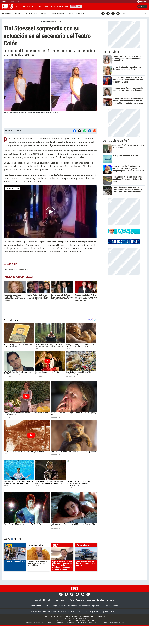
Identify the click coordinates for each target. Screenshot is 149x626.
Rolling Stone (84, 605)
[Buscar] (145, 13)
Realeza (46, 6)
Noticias (18, 6)
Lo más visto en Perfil (116, 140)
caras (62, 545)
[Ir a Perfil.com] (142, 2)
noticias (15, 545)
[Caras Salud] (124, 233)
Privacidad (75, 611)
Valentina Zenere (31, 13)
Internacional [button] (63, 6)
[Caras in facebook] (108, 13)
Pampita (70, 13)
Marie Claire (60, 600)
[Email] (94, 130)
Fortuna (71, 600)
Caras (46, 605)
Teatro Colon (22, 270)
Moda (53, 6)
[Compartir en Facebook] (74, 130)
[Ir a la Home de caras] (7, 8)
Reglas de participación (99, 611)
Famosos (26, 6)
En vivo (143, 6)
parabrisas (86, 545)
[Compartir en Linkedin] (89, 130)
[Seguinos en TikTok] (118, 13)
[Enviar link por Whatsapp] (84, 130)
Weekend (80, 600)
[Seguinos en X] (113, 13)
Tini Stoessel (18, 13)
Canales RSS (36, 611)
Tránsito (114, 611)
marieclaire (38, 545)
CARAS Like (76, 6)
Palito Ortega (6, 13)
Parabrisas (90, 600)
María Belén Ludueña (58, 13)
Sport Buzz (96, 605)
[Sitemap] (88, 594)
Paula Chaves (80, 13)
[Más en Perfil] (16, 539)
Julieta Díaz (44, 13)
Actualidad (36, 6)
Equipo (85, 611)
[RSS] (82, 594)
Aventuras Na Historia (68, 605)
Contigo (53, 605)
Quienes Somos (49, 611)
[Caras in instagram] (103, 13)
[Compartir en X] (79, 130)
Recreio (106, 605)
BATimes (110, 600)
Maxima (115, 605)
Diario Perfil (40, 600)
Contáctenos (63, 611)
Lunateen (101, 600)
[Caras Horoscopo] (124, 243)
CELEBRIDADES (45, 22)
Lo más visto (111, 52)
